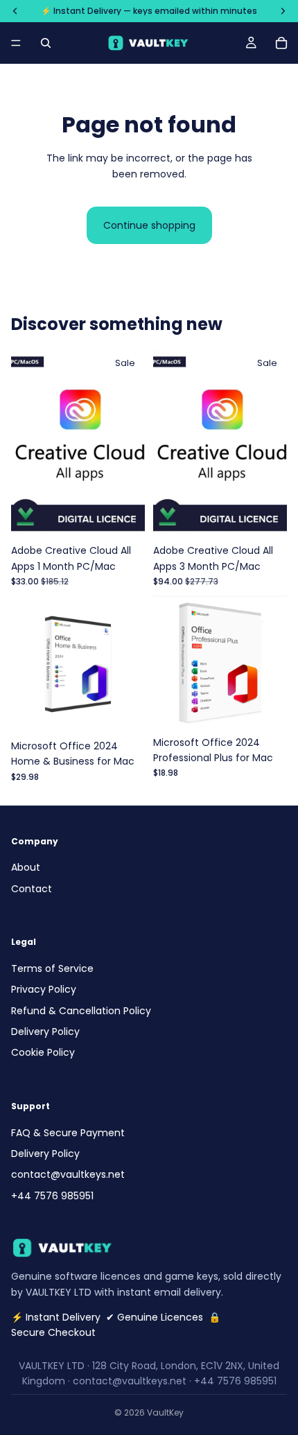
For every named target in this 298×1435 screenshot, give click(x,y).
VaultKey (165, 1412)
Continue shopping (149, 225)
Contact (31, 888)
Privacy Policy (43, 989)
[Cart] (281, 43)
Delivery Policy (45, 1031)
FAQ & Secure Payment (68, 1132)
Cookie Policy (43, 1052)
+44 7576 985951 (52, 1196)
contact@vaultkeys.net (68, 1174)
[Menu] (16, 43)
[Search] (45, 43)
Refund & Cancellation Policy (81, 1010)
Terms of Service (52, 968)
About (25, 867)
